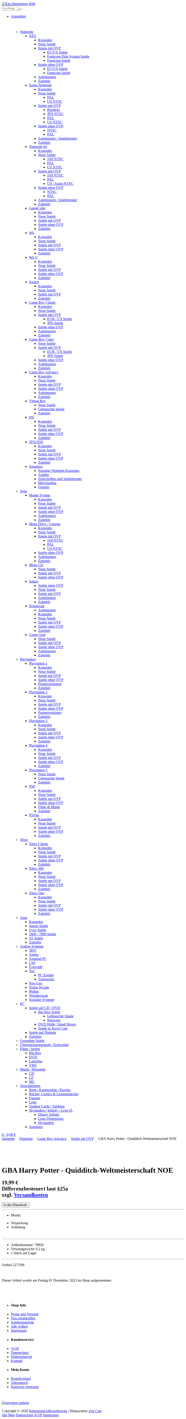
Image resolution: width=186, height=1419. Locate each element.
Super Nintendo (40, 85)
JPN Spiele (55, 323)
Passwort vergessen (25, 1387)
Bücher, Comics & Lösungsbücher (53, 1094)
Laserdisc (36, 1061)
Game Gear (37, 635)
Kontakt (16, 1361)
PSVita (34, 815)
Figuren (43, 487)
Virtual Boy (37, 401)
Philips (34, 991)
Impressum (19, 1330)
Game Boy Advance (43, 372)
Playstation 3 (38, 721)
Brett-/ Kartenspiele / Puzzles (50, 1090)
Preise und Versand (24, 1314)
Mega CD (36, 565)
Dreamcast (36, 606)
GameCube (37, 208)
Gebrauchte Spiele (51, 409)
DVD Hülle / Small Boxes (57, 1024)
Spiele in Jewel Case (53, 1028)
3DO (32, 950)
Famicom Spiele (58, 60)
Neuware (53, 1020)
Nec (32, 971)
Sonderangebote (22, 1322)
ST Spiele (36, 938)
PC (22, 1004)
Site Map (8, 1415)
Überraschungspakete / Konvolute (44, 1045)
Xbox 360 (36, 868)
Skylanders (46, 1123)
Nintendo (26, 32)
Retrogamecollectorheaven (48, 1411)
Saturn (33, 581)
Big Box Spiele (49, 1012)
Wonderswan (38, 995)
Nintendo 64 (38, 147)
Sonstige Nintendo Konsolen (58, 471)
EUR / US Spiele (59, 319)
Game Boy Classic (42, 302)
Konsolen (45, 40)
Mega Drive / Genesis (44, 524)
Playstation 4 (38, 745)
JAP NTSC (55, 159)
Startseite (8, 1139)
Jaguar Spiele (38, 926)
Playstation (28, 659)
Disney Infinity (49, 1114)
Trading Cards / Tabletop (47, 1106)
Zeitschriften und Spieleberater (60, 479)
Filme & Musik (49, 807)
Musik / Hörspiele (33, 1069)
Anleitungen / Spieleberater (57, 138)
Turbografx (46, 979)
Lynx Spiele (37, 930)
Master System (39, 495)
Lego (33, 1102)
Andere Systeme (32, 946)
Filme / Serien (30, 1049)
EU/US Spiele (57, 52)
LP (31, 1078)
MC (32, 1082)
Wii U (33, 257)
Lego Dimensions (51, 1119)
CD (31, 1073)
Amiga (34, 954)
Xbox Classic (38, 844)
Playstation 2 (38, 692)
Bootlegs (53, 110)
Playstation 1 (38, 663)
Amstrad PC (38, 959)
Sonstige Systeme (41, 1000)
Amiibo (43, 475)
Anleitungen (47, 77)
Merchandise (47, 483)
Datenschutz (20, 1353)
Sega (23, 491)
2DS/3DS (36, 442)
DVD (33, 1057)
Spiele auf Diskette (42, 1032)
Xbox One (36, 893)
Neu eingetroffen (23, 1318)
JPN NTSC (55, 114)
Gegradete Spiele (32, 1041)
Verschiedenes (30, 1086)
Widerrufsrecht (21, 1357)
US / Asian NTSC (60, 183)
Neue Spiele (47, 44)
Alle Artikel (19, 1326)
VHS (33, 1065)
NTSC (52, 130)
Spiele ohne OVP (50, 65)
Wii (31, 233)
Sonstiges (36, 466)
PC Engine (46, 975)
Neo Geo (35, 983)
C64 (32, 963)
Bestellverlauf (21, 1378)
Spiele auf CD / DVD (44, 1008)
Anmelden (18, 16)
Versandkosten (31, 1195)
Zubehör (44, 81)
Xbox (24, 840)
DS (31, 417)
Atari (23, 918)
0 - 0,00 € (9, 1134)
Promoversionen (49, 684)
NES (32, 36)
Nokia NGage (39, 987)
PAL (50, 97)
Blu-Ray (35, 1053)
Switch (34, 282)
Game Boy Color (41, 339)
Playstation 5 (38, 770)
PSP (32, 786)
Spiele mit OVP (49, 48)
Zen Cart (95, 1411)
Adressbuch (19, 1383)
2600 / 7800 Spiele (42, 934)
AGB (15, 1348)
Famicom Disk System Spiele (68, 56)
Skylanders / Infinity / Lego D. (51, 1110)
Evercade (35, 967)
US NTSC (54, 101)
